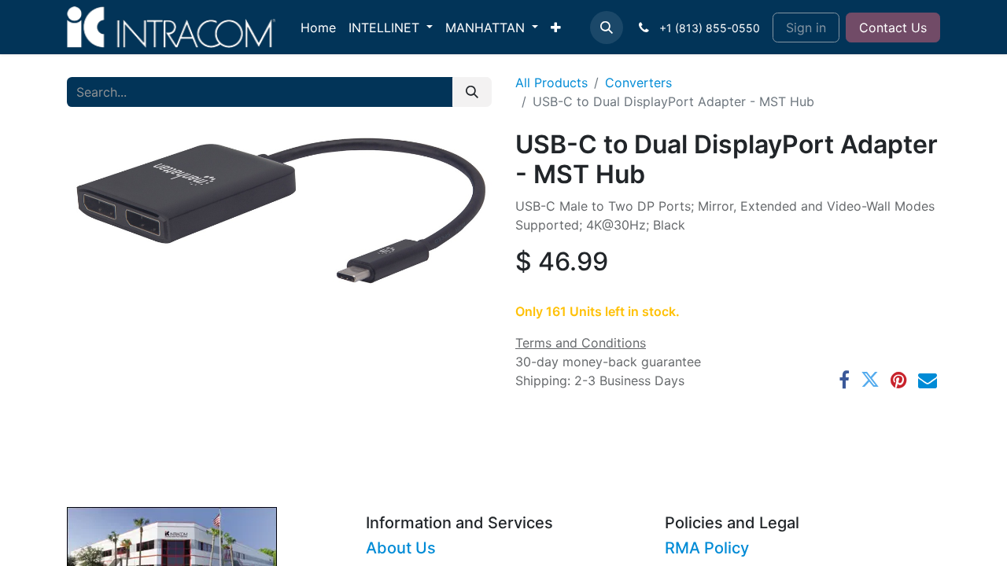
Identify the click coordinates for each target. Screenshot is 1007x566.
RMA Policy (707, 547)
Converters (638, 82)
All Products (551, 82)
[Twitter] (870, 379)
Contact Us (893, 27)
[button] (606, 27)
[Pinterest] (899, 379)
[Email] (927, 379)
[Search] (472, 92)
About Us (401, 547)
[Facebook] (844, 379)
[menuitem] (318, 27)
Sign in (806, 27)
